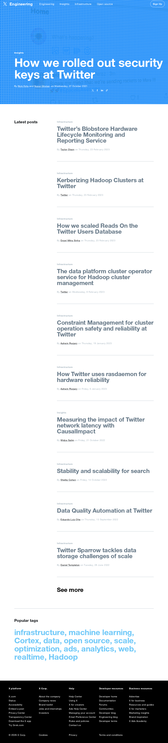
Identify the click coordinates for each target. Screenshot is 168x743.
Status (12, 700)
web (126, 648)
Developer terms (108, 721)
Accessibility (15, 704)
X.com (12, 696)
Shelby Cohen (68, 479)
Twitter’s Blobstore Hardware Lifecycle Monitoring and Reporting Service (97, 134)
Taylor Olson (67, 149)
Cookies (43, 735)
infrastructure (39, 632)
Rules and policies (79, 721)
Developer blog (107, 712)
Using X (73, 700)
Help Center (75, 696)
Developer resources (111, 688)
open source (87, 640)
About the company (49, 696)
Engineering (46, 4)
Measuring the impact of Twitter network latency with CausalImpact (101, 425)
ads (70, 648)
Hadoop (63, 657)
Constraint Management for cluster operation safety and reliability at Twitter (105, 328)
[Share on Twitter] (92, 90)
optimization (37, 648)
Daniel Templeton (70, 565)
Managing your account (82, 712)
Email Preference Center (82, 716)
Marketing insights (139, 712)
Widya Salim (67, 440)
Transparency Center (20, 716)
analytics (97, 648)
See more (70, 590)
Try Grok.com (16, 725)
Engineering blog (108, 716)
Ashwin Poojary (69, 343)
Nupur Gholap (42, 86)
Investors (44, 712)
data (51, 640)
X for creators (76, 704)
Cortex (26, 640)
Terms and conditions (111, 735)
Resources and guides (141, 704)
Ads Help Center (78, 708)
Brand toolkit (46, 704)
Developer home (108, 696)
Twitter (64, 195)
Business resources (140, 688)
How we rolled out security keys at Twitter (88, 68)
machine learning (100, 632)
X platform (15, 688)
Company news (47, 700)
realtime (29, 657)
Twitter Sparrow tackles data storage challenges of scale (96, 553)
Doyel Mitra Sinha (70, 240)
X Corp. (43, 688)
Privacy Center (17, 712)
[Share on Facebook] (96, 90)
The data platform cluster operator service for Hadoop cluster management (104, 277)
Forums (103, 704)
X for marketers (137, 708)
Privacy (73, 735)
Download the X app (20, 721)
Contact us (75, 725)
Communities (106, 708)
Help (71, 688)
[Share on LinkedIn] (101, 90)
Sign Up (157, 3)
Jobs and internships (50, 708)
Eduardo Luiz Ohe (70, 519)
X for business (137, 700)
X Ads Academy (138, 721)
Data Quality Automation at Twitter (104, 510)
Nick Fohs (23, 86)
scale (124, 640)
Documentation (107, 700)
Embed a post (16, 708)
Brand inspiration (138, 716)
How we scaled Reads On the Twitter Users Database (97, 228)
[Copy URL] (106, 90)
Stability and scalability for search (103, 471)
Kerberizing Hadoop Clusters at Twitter (100, 183)
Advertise (134, 696)
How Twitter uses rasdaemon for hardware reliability (101, 377)
